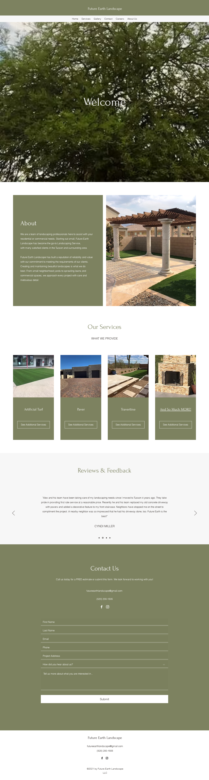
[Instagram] (107, 607)
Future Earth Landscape (105, 9)
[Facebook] (101, 607)
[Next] (195, 513)
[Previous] (13, 513)
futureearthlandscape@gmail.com (104, 590)
